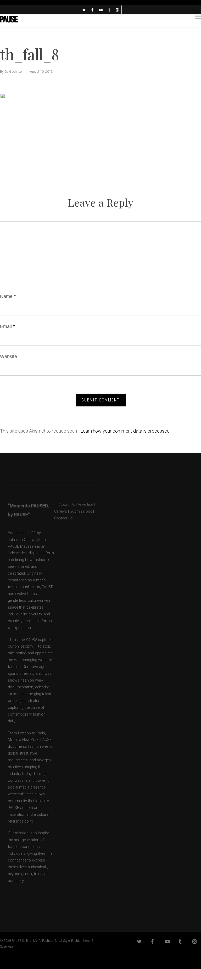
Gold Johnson (14, 71)
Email (7, 326)
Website (8, 356)
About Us (64, 504)
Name (8, 296)
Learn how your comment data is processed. (125, 431)
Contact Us (63, 518)
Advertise (85, 504)
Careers (60, 511)
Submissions (81, 511)
